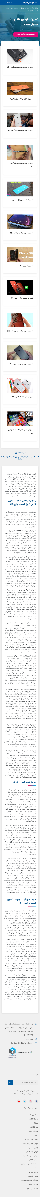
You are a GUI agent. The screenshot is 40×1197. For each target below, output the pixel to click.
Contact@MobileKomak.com (22, 1043)
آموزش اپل (34, 1168)
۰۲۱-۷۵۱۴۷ (29, 1039)
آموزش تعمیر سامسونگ (30, 1155)
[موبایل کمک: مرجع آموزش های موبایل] (28, 3)
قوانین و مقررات (33, 1147)
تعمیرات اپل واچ (32, 1188)
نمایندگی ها (34, 1115)
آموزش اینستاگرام (32, 1151)
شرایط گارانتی (33, 1119)
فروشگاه (35, 1123)
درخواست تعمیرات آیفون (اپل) (26, 34)
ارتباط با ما (34, 1135)
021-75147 (8, 3)
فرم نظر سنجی (33, 1172)
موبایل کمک (34, 8)
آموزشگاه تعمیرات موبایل (29, 1164)
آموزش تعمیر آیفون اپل (30, 1143)
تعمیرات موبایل (25, 8)
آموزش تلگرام (33, 1159)
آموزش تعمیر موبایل (31, 1139)
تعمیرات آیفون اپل (12, 8)
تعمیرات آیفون (33, 1184)
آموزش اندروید (33, 1176)
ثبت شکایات (34, 1127)
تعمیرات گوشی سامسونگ (29, 1180)
